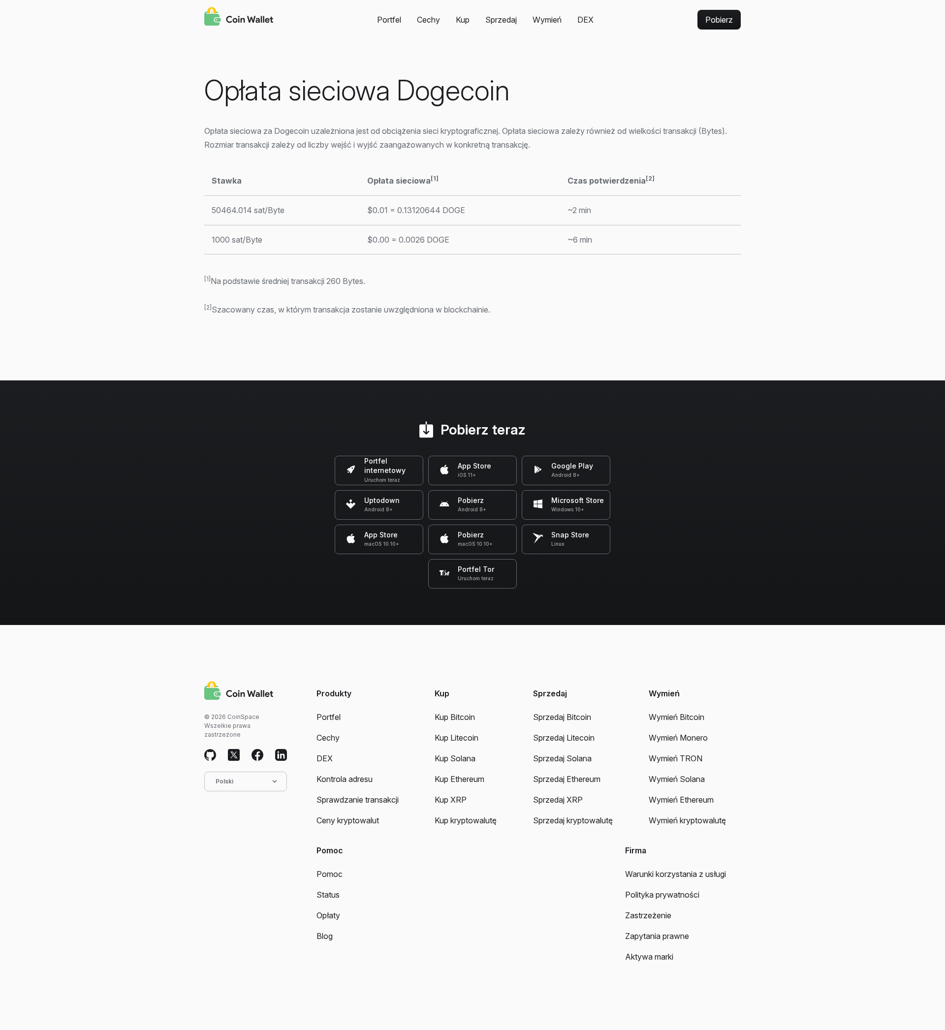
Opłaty (328, 915)
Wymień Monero (678, 738)
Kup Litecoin (456, 738)
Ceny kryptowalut (347, 820)
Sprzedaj (501, 20)
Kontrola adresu (344, 779)
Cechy (428, 20)
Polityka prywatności (662, 895)
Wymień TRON (675, 758)
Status (328, 895)
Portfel (389, 20)
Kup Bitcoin (455, 717)
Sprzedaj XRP (558, 800)
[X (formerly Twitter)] (234, 755)
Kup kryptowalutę (466, 820)
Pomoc (329, 874)
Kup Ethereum (459, 779)
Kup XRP (451, 800)
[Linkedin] (281, 755)
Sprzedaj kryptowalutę (573, 820)
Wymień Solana (677, 779)
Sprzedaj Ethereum (566, 779)
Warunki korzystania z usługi (675, 874)
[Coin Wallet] (238, 18)
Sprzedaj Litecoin (564, 738)
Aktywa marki (649, 957)
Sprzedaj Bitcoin (562, 717)
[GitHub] (210, 755)
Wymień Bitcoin (676, 717)
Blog (324, 936)
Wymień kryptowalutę (687, 820)
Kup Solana (455, 758)
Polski (224, 781)
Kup (463, 20)
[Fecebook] (257, 755)
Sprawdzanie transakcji (357, 800)
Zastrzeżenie (648, 915)
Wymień (547, 20)
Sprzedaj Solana (562, 758)
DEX (585, 20)
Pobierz (719, 20)
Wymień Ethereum (681, 800)
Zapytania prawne (657, 936)
